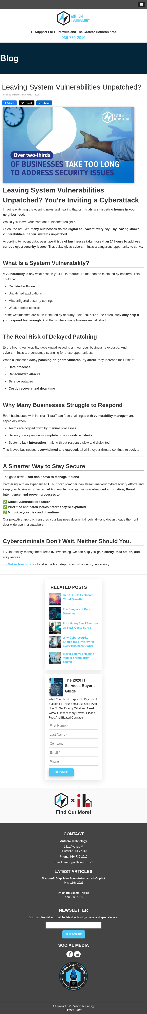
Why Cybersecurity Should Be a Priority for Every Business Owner (78, 641)
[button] (141, 4)
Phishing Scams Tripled (73, 892)
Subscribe (73, 934)
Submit (61, 772)
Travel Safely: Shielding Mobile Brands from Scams (78, 657)
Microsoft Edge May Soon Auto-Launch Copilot (73, 878)
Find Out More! (73, 812)
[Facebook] (70, 954)
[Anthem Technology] (73, 18)
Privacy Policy (73, 1009)
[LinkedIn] (77, 954)
